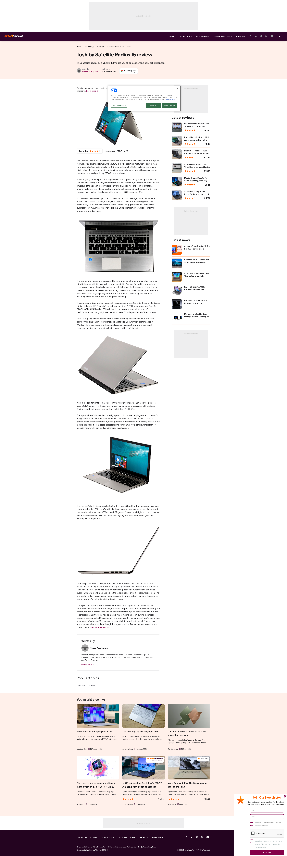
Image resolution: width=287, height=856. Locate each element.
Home (79, 46)
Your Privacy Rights (119, 105)
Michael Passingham (90, 72)
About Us (144, 837)
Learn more (91, 91)
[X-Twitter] (261, 36)
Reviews (81, 686)
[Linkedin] (255, 36)
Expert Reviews (12, 36)
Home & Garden (202, 36)
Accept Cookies (169, 105)
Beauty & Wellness (222, 36)
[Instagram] (266, 36)
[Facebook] (250, 36)
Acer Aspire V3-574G (100, 627)
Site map (94, 837)
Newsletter (240, 36)
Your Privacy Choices (127, 837)
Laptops (100, 46)
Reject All (153, 105)
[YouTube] (271, 36)
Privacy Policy (108, 837)
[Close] (177, 88)
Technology (184, 36)
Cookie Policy (170, 99)
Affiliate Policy (158, 837)
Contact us (82, 837)
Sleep (172, 36)
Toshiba (91, 686)
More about (86, 664)
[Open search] (280, 36)
